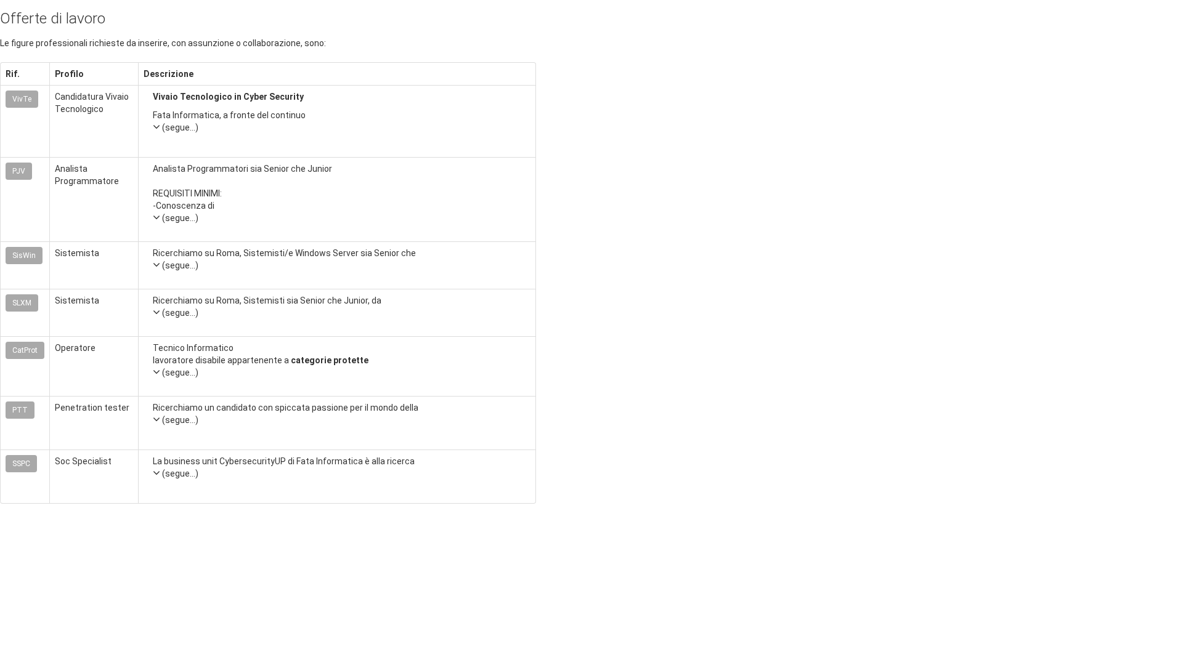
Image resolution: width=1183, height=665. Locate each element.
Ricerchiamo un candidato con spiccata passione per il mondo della (285, 414)
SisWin (24, 255)
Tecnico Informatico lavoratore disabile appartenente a (260, 360)
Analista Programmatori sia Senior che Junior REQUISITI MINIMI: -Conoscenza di (242, 193)
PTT (20, 410)
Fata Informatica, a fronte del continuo (229, 121)
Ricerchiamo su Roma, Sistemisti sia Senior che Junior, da (267, 307)
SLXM (21, 303)
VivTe (21, 99)
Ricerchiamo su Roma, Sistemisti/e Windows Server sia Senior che (284, 259)
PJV (18, 171)
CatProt (25, 350)
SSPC (21, 463)
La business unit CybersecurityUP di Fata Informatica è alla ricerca (284, 467)
